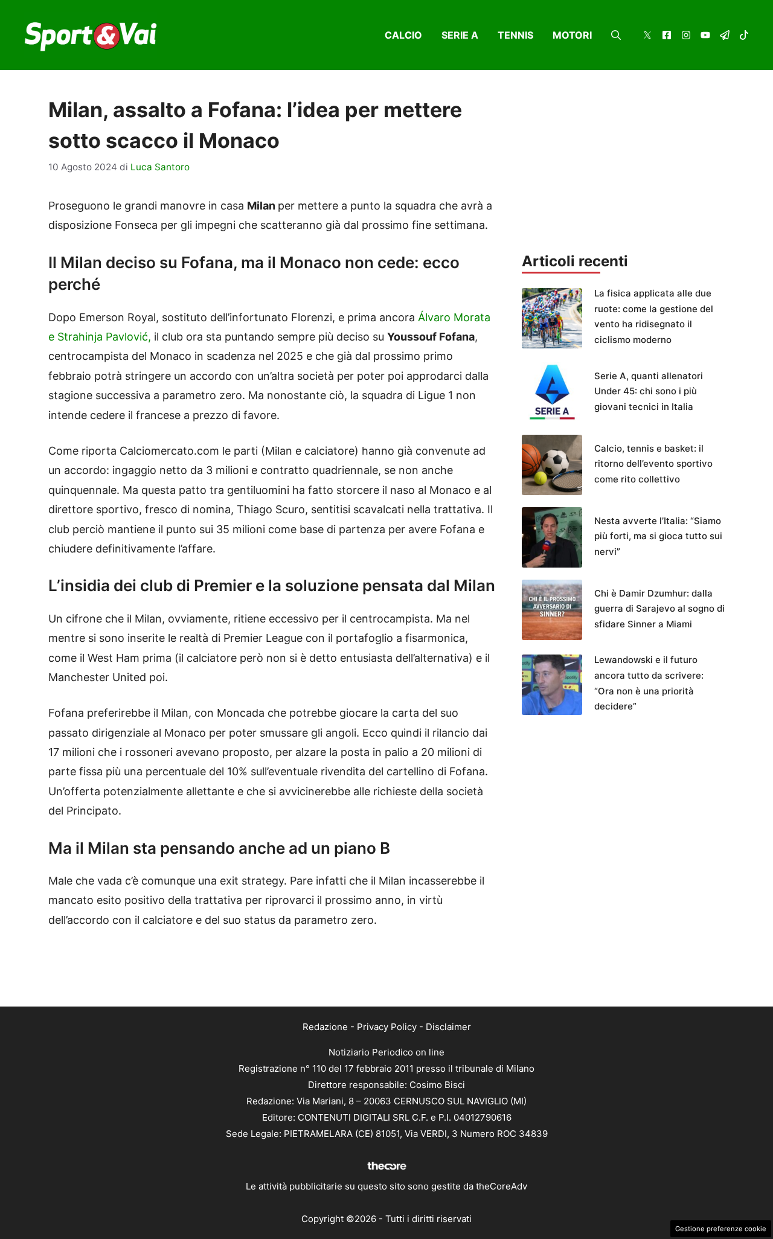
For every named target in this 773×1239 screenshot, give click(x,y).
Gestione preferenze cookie (720, 1229)
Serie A (459, 35)
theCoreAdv (501, 1186)
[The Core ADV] (386, 1170)
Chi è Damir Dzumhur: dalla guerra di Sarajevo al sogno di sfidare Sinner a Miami (659, 608)
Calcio (403, 35)
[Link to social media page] (647, 36)
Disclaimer (448, 1026)
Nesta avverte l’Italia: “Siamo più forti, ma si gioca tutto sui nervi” (658, 536)
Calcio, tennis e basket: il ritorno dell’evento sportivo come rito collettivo (653, 464)
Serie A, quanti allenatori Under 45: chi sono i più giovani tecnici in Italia (648, 391)
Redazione (325, 1026)
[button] (615, 35)
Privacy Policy (387, 1026)
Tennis (515, 35)
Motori (572, 35)
